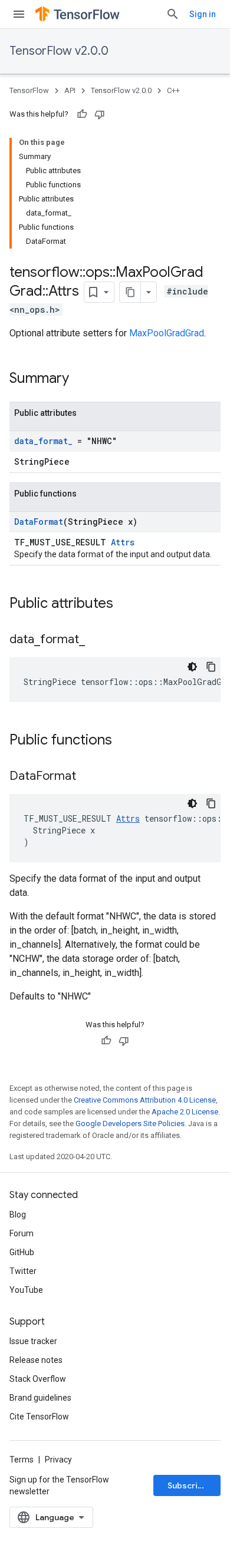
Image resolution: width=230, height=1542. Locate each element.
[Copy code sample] (211, 666)
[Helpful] (82, 114)
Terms (21, 1459)
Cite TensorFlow (39, 1416)
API (69, 90)
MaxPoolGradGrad (166, 333)
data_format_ (43, 440)
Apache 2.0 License (185, 1111)
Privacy (58, 1459)
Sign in (202, 14)
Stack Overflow (37, 1379)
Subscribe (187, 1485)
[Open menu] (19, 14)
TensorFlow (29, 90)
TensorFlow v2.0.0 (59, 51)
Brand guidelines (40, 1397)
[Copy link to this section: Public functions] (124, 741)
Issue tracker (33, 1341)
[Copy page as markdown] (130, 292)
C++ (173, 90)
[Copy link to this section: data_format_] (97, 640)
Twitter (23, 1271)
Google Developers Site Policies (130, 1123)
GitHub (21, 1252)
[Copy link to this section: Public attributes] (125, 604)
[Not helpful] (100, 114)
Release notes (36, 1360)
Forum (21, 1233)
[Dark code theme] (192, 666)
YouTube (26, 1290)
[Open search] (173, 14)
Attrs (122, 542)
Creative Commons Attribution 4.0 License (145, 1100)
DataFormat (38, 521)
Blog (17, 1214)
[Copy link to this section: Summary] (81, 379)
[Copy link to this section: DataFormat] (88, 777)
